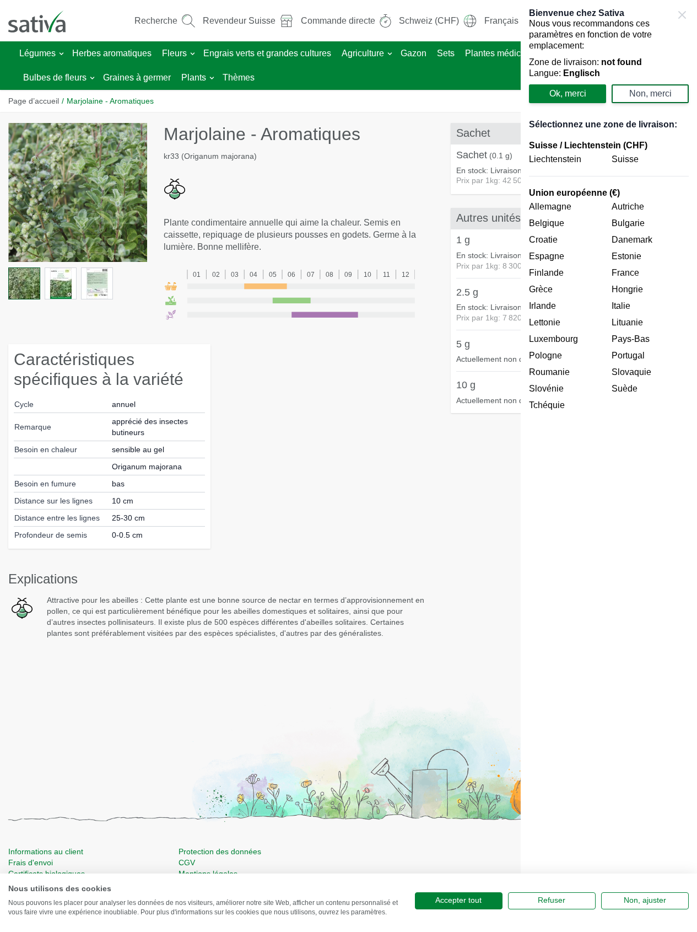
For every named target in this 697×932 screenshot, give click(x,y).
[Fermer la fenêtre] (682, 15)
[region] (609, 466)
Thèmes (239, 77)
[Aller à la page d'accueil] (44, 20)
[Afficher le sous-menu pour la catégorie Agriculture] (390, 54)
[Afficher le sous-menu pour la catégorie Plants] (212, 78)
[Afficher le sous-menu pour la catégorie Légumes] (61, 54)
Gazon (413, 53)
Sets (446, 53)
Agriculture (363, 53)
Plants (193, 77)
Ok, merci (567, 93)
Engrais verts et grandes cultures (267, 53)
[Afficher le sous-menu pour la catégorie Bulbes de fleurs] (92, 78)
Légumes (37, 53)
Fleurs (174, 53)
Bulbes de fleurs (55, 77)
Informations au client (45, 851)
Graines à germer (137, 77)
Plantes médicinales (504, 53)
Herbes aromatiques (112, 53)
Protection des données (220, 851)
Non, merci (650, 93)
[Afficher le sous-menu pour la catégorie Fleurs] (192, 54)
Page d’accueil (33, 101)
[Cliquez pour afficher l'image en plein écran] (77, 192)
